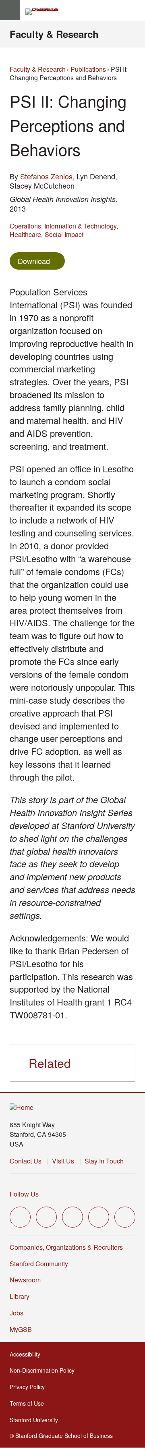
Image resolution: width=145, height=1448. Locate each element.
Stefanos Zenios (46, 176)
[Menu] (10, 10)
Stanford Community (39, 1263)
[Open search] (135, 10)
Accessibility (27, 1354)
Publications (88, 69)
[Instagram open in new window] (72, 1217)
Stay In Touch (104, 1160)
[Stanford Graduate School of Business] (45, 11)
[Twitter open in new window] (20, 1217)
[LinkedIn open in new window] (124, 1217)
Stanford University (36, 1420)
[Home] (21, 1107)
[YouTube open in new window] (98, 1217)
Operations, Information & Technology (63, 226)
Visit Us (63, 1160)
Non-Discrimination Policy (44, 1370)
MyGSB (23, 1329)
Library (19, 1296)
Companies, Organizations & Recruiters (66, 1247)
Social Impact (64, 234)
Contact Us (25, 1160)
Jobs (16, 1312)
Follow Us (24, 1194)
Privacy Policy (30, 1387)
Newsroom (25, 1279)
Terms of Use (29, 1403)
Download (34, 261)
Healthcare (25, 234)
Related (50, 1063)
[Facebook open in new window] (46, 1217)
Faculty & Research (54, 34)
